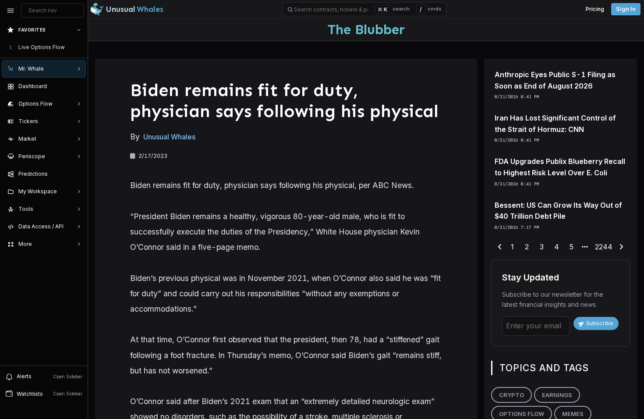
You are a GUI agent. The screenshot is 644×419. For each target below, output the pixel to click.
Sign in (626, 9)
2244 (603, 246)
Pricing (595, 9)
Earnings (557, 394)
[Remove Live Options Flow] (79, 47)
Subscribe (599, 323)
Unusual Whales (169, 136)
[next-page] (621, 247)
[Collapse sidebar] (11, 11)
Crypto (511, 394)
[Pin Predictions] (77, 174)
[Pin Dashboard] (77, 86)
